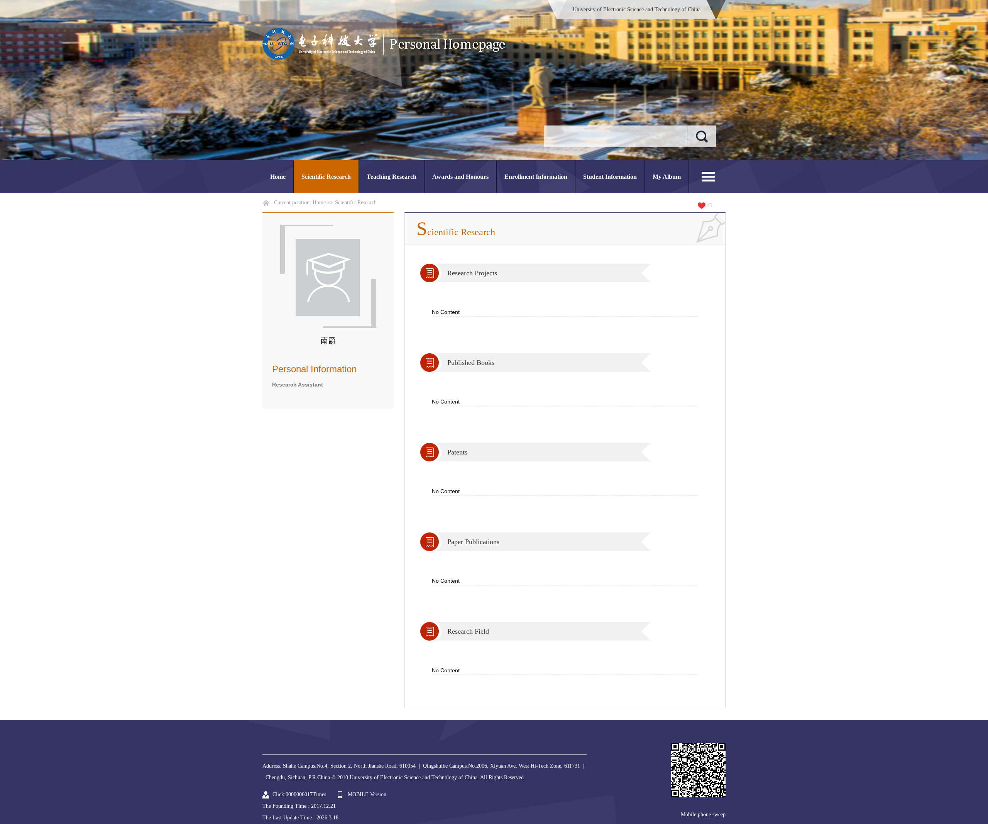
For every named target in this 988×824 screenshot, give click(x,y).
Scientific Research (326, 176)
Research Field (468, 631)
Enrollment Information (535, 176)
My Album (667, 176)
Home (278, 176)
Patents (457, 452)
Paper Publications (473, 542)
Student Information (610, 176)
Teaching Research (391, 176)
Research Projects (472, 273)
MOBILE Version (367, 794)
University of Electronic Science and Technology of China (636, 9)
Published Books (470, 362)
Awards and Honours (460, 176)
